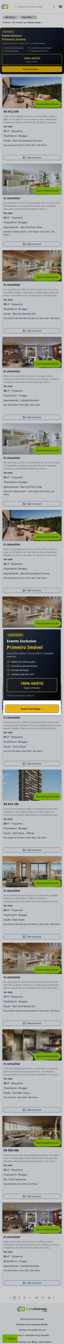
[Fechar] (57, 633)
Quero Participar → (32, 708)
